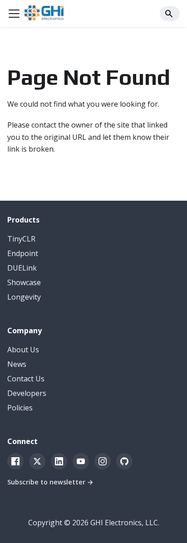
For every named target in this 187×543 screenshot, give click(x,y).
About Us (23, 350)
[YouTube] (81, 461)
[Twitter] (37, 461)
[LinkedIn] (59, 461)
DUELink (22, 268)
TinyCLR (21, 239)
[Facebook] (15, 461)
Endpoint (22, 253)
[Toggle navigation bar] (14, 13)
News (16, 364)
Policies (20, 408)
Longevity (24, 297)
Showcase (24, 282)
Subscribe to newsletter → (50, 482)
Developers (26, 393)
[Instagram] (102, 461)
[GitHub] (124, 461)
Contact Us (25, 379)
